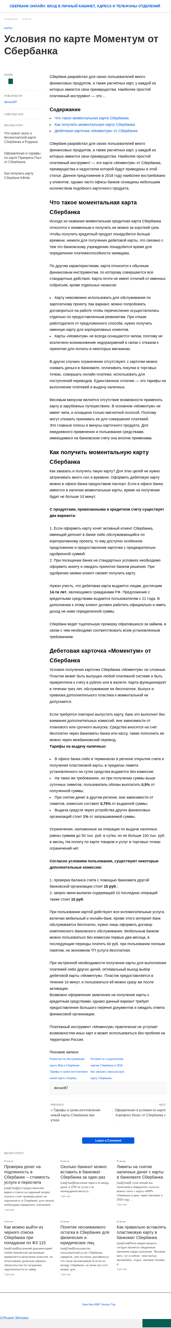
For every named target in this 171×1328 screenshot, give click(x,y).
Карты (27, 19)
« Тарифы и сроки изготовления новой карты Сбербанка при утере (75, 1115)
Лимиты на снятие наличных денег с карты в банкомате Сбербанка (140, 1171)
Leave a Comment (108, 1140)
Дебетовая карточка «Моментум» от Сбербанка (96, 131)
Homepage (11, 19)
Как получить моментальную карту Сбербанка (95, 124)
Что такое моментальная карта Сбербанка (92, 118)
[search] (165, 6)
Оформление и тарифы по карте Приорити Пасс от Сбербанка (23, 158)
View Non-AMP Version (96, 1304)
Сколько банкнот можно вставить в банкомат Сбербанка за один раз (83, 1171)
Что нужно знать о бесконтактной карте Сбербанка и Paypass (21, 137)
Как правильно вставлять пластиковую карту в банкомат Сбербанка (141, 1232)
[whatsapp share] (156, 1323)
